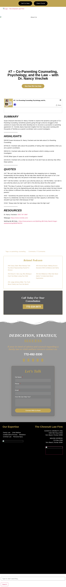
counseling (22, 251)
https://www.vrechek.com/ (19, 218)
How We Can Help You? (23, 397)
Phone (17, 384)
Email (17, 390)
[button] (62, 11)
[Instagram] (28, 360)
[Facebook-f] (23, 360)
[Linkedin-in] (42, 360)
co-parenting (13, 251)
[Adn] (33, 360)
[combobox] (33, 578)
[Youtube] (37, 360)
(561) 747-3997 (23, 214)
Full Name (18, 377)
